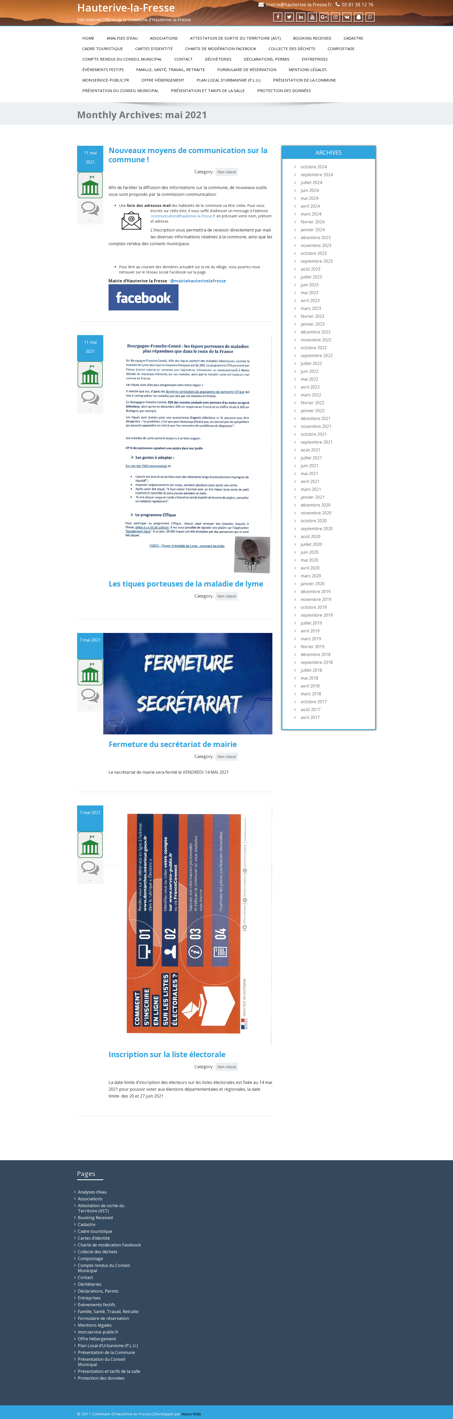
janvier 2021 (313, 497)
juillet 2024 (311, 182)
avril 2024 (310, 206)
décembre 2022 (316, 332)
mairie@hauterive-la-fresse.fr (299, 4)
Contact (183, 59)
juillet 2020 (311, 544)
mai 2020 (309, 560)
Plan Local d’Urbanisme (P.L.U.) (229, 80)
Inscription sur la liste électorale (167, 1054)
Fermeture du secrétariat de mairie (173, 744)
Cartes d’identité (154, 48)
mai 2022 (309, 379)
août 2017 (310, 709)
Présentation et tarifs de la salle (208, 90)
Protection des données (284, 90)
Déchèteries (218, 59)
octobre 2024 (314, 166)
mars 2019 (311, 638)
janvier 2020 (313, 583)
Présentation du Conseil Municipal (120, 90)
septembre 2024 (317, 174)
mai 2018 (309, 678)
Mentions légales (308, 69)
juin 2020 (310, 552)
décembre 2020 (316, 505)
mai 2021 (309, 473)
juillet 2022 (311, 363)
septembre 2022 (317, 355)
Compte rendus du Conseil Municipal (122, 59)
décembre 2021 (316, 418)
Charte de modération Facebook (220, 48)
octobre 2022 (314, 347)
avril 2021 (310, 481)
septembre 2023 (317, 261)
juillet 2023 (311, 277)
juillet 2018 (311, 670)
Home (88, 38)
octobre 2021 (314, 434)
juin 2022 (310, 371)
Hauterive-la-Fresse (126, 7)
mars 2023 (311, 308)
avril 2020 (310, 568)
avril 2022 (310, 387)
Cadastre (353, 38)
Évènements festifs (103, 69)
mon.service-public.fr (105, 80)
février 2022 (312, 402)
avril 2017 (310, 717)
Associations (164, 38)
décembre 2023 (316, 237)
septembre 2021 (317, 442)
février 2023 (312, 316)
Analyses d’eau (122, 38)
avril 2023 (310, 300)
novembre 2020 (316, 512)
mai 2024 (309, 198)
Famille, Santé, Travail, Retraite (170, 69)
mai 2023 (309, 292)
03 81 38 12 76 (357, 4)
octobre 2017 (314, 701)
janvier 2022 (313, 410)
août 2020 (310, 536)
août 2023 (310, 269)
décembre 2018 (316, 654)
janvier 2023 (313, 324)
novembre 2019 (316, 599)
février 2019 (312, 646)
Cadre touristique (102, 48)
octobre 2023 (314, 253)
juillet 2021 (311, 457)
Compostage (341, 48)
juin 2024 (310, 190)
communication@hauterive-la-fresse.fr (182, 215)
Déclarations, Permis (266, 59)
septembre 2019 (317, 615)
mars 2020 (311, 575)
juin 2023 (310, 284)
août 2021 (310, 450)
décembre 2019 (316, 591)
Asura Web (191, 1413)
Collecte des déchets (292, 48)
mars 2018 (311, 693)
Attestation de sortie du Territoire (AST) (235, 38)
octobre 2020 (314, 520)
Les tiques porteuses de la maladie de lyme (186, 584)
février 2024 (312, 221)
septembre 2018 (317, 662)
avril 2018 (310, 686)
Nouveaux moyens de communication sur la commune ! (188, 154)
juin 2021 (310, 465)
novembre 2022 (316, 339)
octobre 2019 (314, 607)
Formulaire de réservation (246, 69)
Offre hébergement (162, 80)
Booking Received (312, 38)
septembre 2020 (317, 528)
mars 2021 (311, 489)
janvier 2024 (313, 229)
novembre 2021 (316, 426)
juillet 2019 (311, 623)
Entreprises (315, 59)
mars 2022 (311, 394)
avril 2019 (310, 630)
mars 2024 (311, 214)
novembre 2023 (316, 245)
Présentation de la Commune (304, 80)
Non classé (226, 171)
